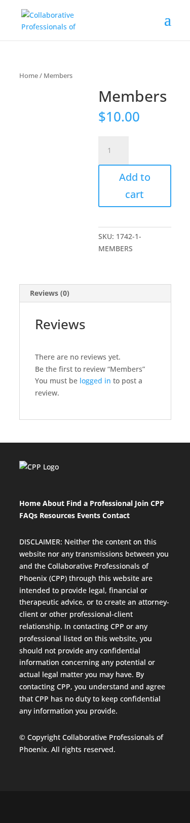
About (54, 503)
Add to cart (134, 185)
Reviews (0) (49, 293)
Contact (116, 515)
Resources (57, 515)
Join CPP (149, 503)
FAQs (28, 515)
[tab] (95, 293)
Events (88, 515)
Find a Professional (99, 503)
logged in (95, 380)
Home (28, 75)
